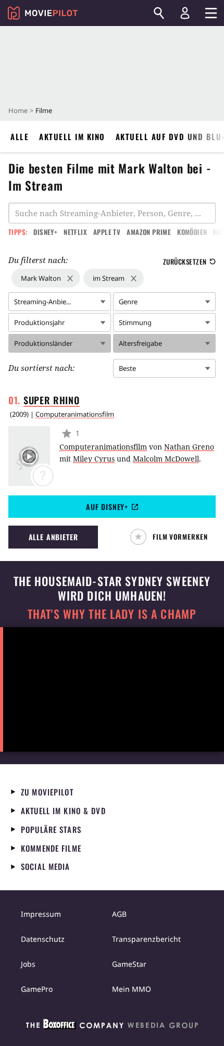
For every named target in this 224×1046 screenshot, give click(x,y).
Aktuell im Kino (72, 136)
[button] (173, 537)
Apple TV (106, 232)
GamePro (37, 989)
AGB (119, 914)
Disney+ (45, 232)
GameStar (129, 964)
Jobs (28, 964)
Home (18, 110)
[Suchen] (159, 13)
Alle (19, 136)
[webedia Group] (112, 1026)
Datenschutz (43, 939)
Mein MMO (131, 989)
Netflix (75, 232)
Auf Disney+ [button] (107, 506)
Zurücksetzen (185, 261)
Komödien (192, 232)
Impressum (41, 914)
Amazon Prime (149, 232)
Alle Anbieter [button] (53, 536)
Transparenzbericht (146, 939)
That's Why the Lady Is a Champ (112, 613)
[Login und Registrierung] (185, 13)
